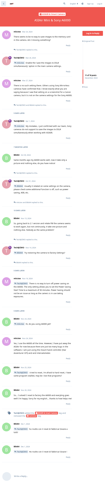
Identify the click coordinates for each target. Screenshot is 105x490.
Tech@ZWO (22, 283)
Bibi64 (20, 186)
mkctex (20, 62)
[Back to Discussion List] (3, 3)
